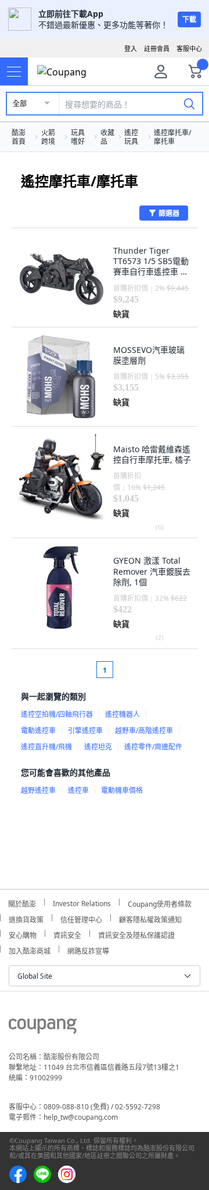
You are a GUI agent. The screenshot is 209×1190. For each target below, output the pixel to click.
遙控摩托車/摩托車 (172, 137)
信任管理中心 (81, 918)
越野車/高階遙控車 (144, 730)
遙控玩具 (131, 137)
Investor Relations (82, 902)
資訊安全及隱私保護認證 (136, 934)
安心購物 (23, 934)
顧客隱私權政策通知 (150, 918)
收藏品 (107, 137)
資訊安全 (67, 934)
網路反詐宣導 (88, 949)
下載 (189, 19)
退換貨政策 (26, 918)
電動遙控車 (38, 730)
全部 (20, 104)
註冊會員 (157, 48)
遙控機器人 (122, 714)
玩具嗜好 (78, 137)
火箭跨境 (48, 137)
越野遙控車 (38, 790)
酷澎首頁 (19, 137)
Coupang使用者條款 (160, 902)
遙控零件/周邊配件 (153, 747)
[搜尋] (189, 103)
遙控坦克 (98, 747)
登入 (130, 48)
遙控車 (78, 790)
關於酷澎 (22, 902)
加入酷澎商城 (30, 949)
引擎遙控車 (85, 730)
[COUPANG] (43, 1028)
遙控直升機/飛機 (46, 747)
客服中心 (189, 48)
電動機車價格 (122, 790)
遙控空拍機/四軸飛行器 (57, 714)
